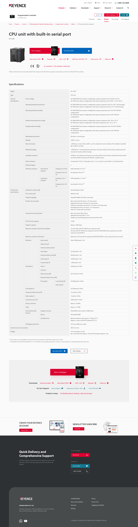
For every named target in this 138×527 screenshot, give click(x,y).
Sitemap (73, 508)
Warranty (73, 505)
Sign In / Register (88, 2)
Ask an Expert (55, 388)
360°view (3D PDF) (78, 59)
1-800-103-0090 (123, 3)
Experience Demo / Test (75, 388)
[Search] (128, 8)
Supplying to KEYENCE (98, 505)
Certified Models (75, 498)
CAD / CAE (62, 59)
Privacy (93, 498)
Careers (98, 2)
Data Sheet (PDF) (35, 59)
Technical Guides (45, 383)
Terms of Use (95, 502)
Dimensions (95, 59)
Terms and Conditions (77, 502)
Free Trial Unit (93, 388)
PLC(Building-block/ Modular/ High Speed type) (76, 393)
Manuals (50, 59)
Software (108, 59)
